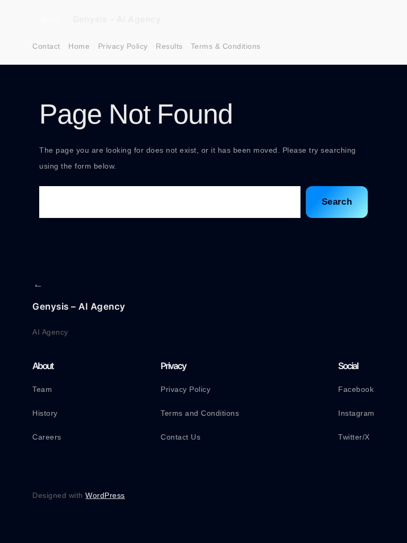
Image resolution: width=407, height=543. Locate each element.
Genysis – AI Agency (117, 19)
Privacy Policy (123, 46)
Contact (46, 46)
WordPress (105, 495)
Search (337, 202)
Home (79, 46)
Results (169, 46)
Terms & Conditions (226, 46)
